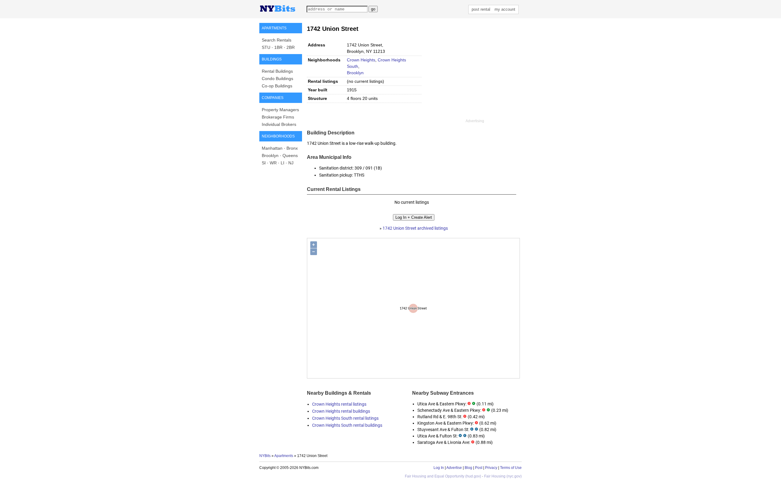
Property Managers (280, 109)
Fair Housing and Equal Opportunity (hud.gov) (443, 476)
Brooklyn (270, 155)
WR (273, 162)
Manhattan (272, 148)
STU (266, 47)
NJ (290, 162)
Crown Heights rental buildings (341, 411)
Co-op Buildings (277, 85)
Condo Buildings (277, 78)
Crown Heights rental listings (339, 404)
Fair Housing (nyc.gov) (503, 476)
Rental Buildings (277, 71)
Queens (290, 155)
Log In (439, 468)
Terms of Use (511, 468)
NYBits (265, 456)
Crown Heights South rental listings (345, 418)
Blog (468, 468)
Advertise (454, 468)
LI (282, 162)
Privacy (491, 468)
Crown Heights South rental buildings (347, 425)
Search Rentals (276, 40)
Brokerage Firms (278, 117)
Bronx (292, 148)
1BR (278, 47)
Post (478, 468)
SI (264, 162)
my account (505, 9)
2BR (290, 47)
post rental (481, 9)
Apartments (283, 456)
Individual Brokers (279, 124)
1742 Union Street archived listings (415, 228)
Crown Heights (361, 59)
